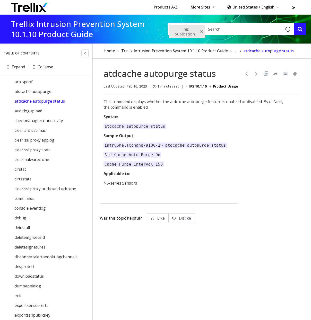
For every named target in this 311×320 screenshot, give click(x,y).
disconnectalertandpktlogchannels (46, 256)
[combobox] (225, 29)
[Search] (300, 29)
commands (24, 198)
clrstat (20, 169)
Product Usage (225, 86)
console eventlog (30, 208)
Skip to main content (80, 5)
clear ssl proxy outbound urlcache (45, 188)
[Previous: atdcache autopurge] (246, 74)
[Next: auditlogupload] (256, 74)
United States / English (254, 7)
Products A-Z (166, 7)
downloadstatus (29, 276)
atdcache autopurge (33, 91)
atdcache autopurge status (40, 101)
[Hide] (85, 53)
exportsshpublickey (32, 315)
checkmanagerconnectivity (39, 120)
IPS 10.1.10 (198, 86)
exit (18, 295)
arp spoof (24, 81)
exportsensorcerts (31, 305)
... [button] (235, 50)
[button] (293, 7)
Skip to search (117, 5)
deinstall (22, 227)
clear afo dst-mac (30, 130)
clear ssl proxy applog (34, 140)
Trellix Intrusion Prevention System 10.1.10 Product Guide (174, 50)
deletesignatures (30, 247)
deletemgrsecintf (30, 237)
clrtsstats (23, 179)
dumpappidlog (28, 286)
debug (20, 218)
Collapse (45, 67)
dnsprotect (25, 266)
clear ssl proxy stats (33, 149)
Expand (18, 67)
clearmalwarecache (32, 159)
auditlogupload (28, 111)
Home (109, 50)
